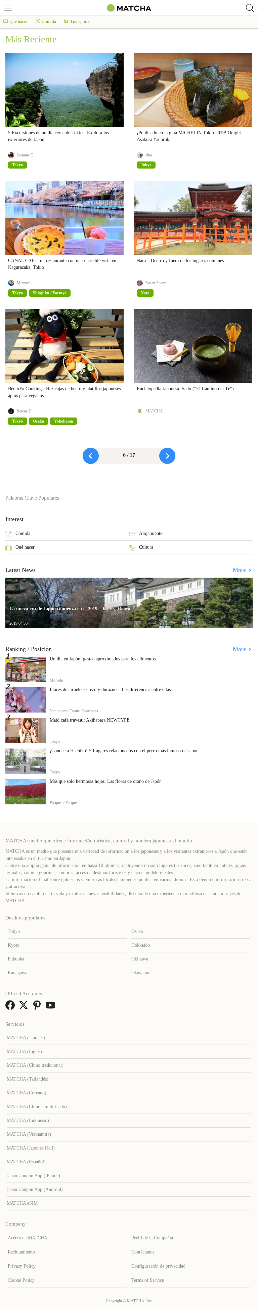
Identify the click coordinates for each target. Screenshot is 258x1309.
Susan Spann (155, 283)
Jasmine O (25, 155)
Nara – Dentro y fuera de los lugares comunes (180, 260)
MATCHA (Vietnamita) (29, 1134)
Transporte (80, 21)
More (240, 570)
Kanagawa (17, 972)
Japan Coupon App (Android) (35, 1189)
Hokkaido (140, 945)
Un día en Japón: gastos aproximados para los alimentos (103, 658)
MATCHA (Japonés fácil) (31, 1148)
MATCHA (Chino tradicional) (35, 1065)
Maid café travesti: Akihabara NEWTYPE (90, 720)
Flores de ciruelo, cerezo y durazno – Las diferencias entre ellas (110, 689)
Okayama (140, 972)
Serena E (24, 411)
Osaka (137, 931)
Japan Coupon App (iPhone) (33, 1175)
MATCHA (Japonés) (26, 1037)
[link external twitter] (25, 1007)
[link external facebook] (11, 1007)
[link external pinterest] (38, 1007)
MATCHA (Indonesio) (28, 1120)
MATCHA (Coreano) (26, 1092)
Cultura (146, 547)
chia (148, 155)
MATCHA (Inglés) (24, 1051)
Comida (49, 21)
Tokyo (14, 931)
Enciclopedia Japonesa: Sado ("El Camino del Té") (185, 388)
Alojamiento (151, 533)
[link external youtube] (52, 1007)
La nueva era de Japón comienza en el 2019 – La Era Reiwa (69, 608)
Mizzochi (24, 283)
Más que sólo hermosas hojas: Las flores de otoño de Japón (106, 781)
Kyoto (13, 945)
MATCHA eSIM (22, 1203)
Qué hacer (18, 21)
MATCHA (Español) (26, 1161)
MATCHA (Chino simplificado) (37, 1106)
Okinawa (139, 958)
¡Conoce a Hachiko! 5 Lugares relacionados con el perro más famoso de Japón (124, 750)
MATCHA (154, 411)
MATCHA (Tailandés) (27, 1079)
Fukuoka (16, 958)
